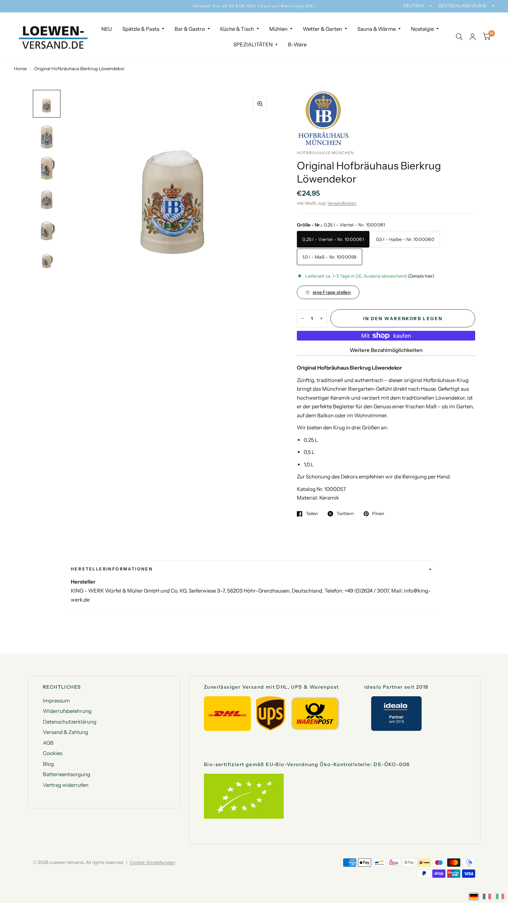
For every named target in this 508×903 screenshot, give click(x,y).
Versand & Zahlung (65, 732)
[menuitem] (106, 29)
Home (20, 68)
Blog (48, 764)
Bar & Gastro (190, 29)
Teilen (312, 513)
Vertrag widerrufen (65, 785)
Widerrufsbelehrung (67, 711)
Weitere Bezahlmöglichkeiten (386, 350)
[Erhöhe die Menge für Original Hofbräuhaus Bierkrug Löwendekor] (321, 318)
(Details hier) (421, 276)
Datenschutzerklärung (69, 721)
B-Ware (297, 44)
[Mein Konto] (472, 36)
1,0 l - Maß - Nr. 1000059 (329, 257)
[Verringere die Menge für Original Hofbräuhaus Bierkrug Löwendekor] (302, 318)
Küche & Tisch (237, 29)
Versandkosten (341, 203)
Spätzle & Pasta (140, 29)
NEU (106, 29)
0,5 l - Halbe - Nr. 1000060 (405, 239)
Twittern (345, 513)
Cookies (52, 753)
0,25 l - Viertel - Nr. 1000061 (333, 239)
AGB (48, 742)
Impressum (56, 700)
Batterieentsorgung (66, 774)
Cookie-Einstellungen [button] (152, 862)
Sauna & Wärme (376, 29)
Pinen (378, 513)
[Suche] (459, 36)
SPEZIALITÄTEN (253, 44)
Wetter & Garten (322, 29)
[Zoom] (260, 104)
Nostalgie (422, 29)
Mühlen (278, 29)
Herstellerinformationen (112, 568)
